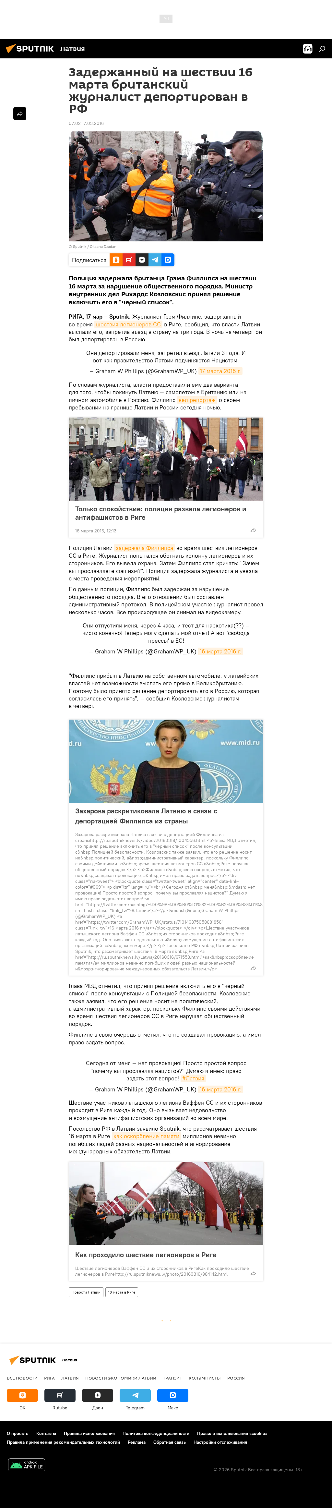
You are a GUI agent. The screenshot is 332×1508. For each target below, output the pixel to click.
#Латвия (193, 1078)
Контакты (46, 1433)
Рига (49, 1378)
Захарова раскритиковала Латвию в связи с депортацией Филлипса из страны (146, 816)
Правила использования (89, 1433)
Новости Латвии (86, 1292)
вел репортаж (197, 400)
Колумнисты (205, 1378)
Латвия (70, 1378)
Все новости (22, 1378)
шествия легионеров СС (128, 324)
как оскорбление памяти (146, 1136)
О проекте (18, 1433)
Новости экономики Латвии (120, 1378)
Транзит (172, 1378)
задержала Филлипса (144, 548)
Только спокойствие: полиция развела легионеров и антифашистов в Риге (160, 513)
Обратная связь (169, 1442)
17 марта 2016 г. (220, 371)
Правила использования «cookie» (232, 1433)
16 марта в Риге (121, 1292)
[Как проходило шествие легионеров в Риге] (166, 1203)
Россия (236, 1378)
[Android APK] (27, 1465)
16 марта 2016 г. (220, 651)
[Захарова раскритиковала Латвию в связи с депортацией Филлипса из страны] (166, 761)
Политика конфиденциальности (156, 1433)
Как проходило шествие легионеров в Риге (146, 1254)
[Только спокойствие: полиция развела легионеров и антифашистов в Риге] (166, 459)
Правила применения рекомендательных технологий (63, 1442)
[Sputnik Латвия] (31, 54)
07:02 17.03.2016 (86, 123)
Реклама (137, 1442)
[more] (253, 530)
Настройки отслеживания (220, 1442)
